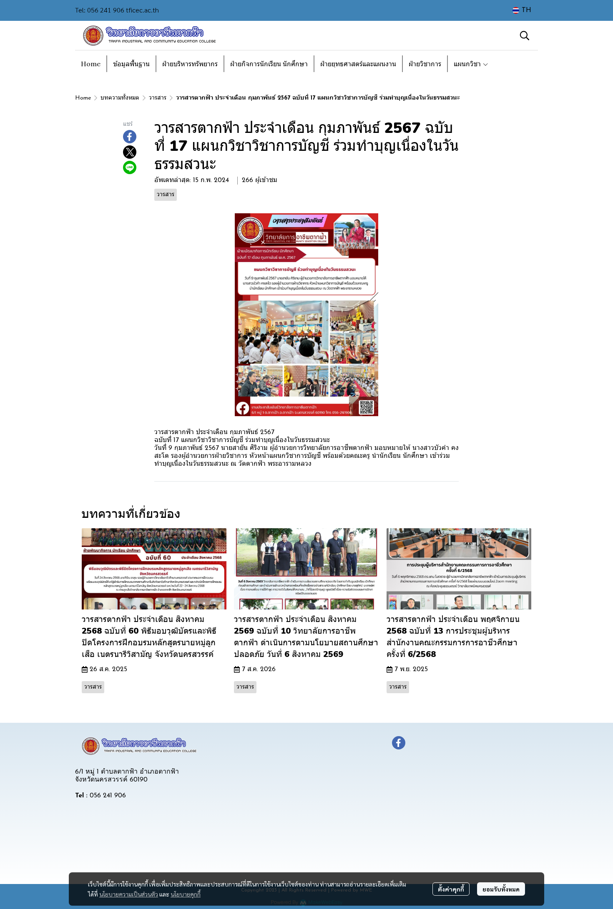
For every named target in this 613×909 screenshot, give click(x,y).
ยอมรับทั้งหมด (501, 889)
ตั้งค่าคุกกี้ (451, 889)
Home (83, 98)
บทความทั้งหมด (119, 98)
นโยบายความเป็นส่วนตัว (128, 894)
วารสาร (157, 98)
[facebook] (398, 742)
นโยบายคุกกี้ (186, 894)
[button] (522, 10)
